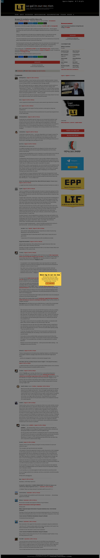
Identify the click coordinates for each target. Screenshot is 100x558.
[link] (50, 273)
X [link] (60, 273)
